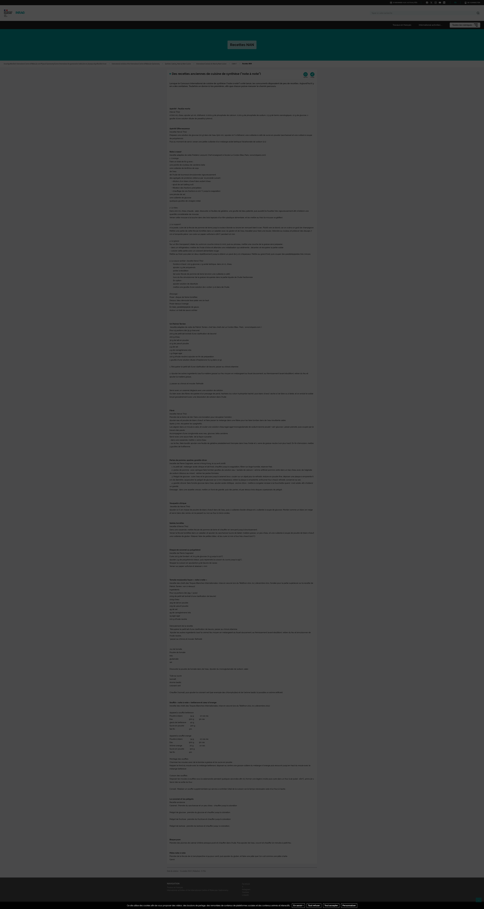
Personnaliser (349, 905)
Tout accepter (331, 905)
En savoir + (298, 905)
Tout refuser (314, 905)
